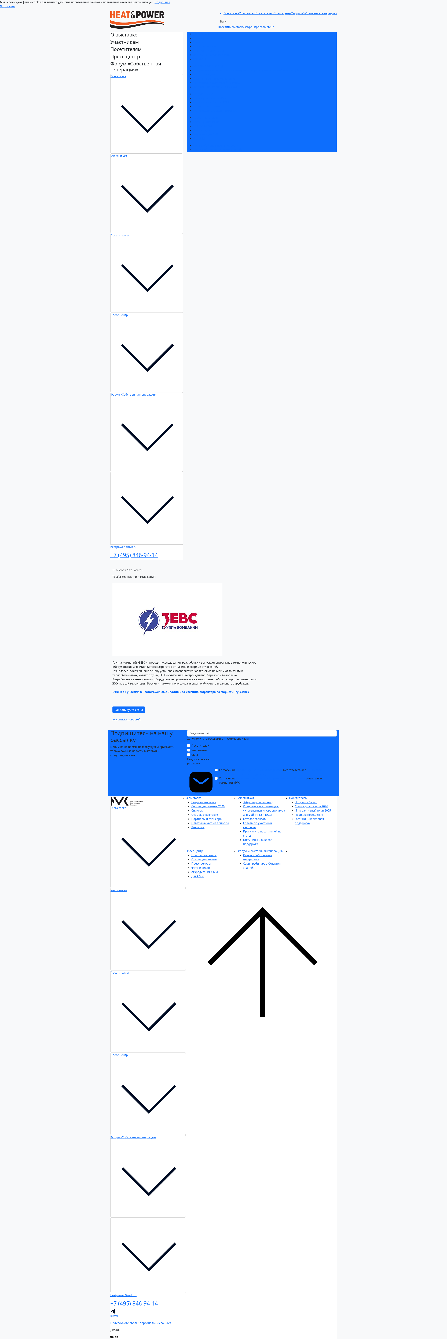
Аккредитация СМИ (206, 134)
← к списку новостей (126, 719)
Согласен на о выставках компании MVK (270, 780)
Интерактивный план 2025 (211, 102)
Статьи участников (206, 122)
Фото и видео (202, 130)
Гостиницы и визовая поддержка (215, 87)
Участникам (119, 156)
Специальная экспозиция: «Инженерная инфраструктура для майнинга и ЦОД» (247, 70)
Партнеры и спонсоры (208, 51)
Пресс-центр (119, 315)
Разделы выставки (205, 34)
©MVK (114, 1316)
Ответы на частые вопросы (211, 55)
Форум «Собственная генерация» (133, 394)
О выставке (118, 76)
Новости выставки (205, 118)
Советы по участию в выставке (214, 78)
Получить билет (204, 94)
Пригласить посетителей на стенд (216, 83)
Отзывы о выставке (206, 46)
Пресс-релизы (202, 126)
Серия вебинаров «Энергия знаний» (217, 150)
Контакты (199, 59)
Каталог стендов (204, 74)
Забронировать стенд (208, 66)
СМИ (194, 755)
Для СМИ (199, 138)
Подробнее (162, 2)
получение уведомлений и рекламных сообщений (270, 778)
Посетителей (200, 745)
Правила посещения (207, 106)
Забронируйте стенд (129, 710)
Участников (199, 750)
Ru (222, 21)
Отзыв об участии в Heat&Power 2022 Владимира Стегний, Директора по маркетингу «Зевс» (180, 692)
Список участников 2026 (209, 38)
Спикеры (199, 42)
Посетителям (120, 235)
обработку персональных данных (259, 770)
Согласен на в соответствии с (270, 772)
